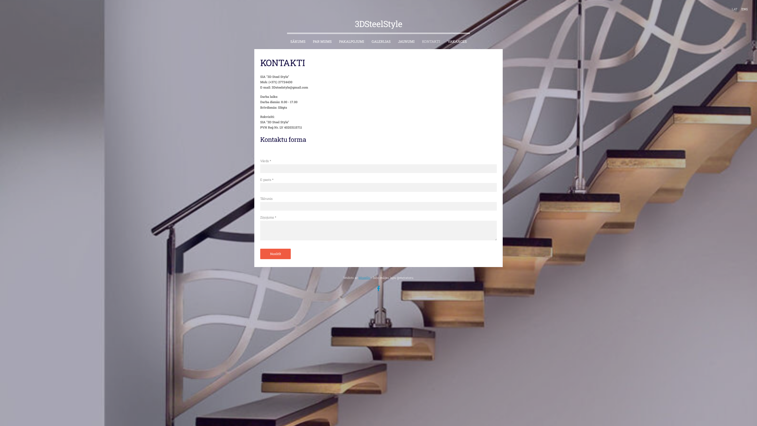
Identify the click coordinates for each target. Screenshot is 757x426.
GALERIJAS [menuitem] (381, 41)
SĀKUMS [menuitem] (297, 41)
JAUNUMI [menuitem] (406, 41)
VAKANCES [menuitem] (457, 41)
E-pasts (266, 180)
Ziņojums (268, 217)
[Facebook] (378, 288)
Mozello (364, 278)
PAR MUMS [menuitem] (322, 41)
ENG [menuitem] (744, 9)
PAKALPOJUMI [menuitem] (351, 41)
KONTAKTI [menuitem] (431, 41)
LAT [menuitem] (734, 9)
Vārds (265, 161)
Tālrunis (266, 198)
